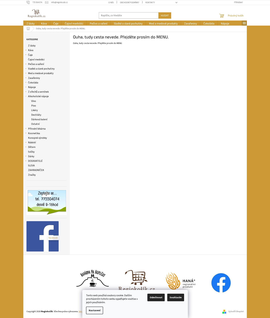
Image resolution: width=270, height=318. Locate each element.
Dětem (31, 147)
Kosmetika (34, 133)
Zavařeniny (34, 78)
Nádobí (32, 142)
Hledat (165, 15)
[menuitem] (30, 24)
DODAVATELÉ (35, 161)
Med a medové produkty (40, 73)
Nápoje (32, 87)
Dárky (31, 156)
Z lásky (31, 45)
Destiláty (36, 115)
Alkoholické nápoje (38, 96)
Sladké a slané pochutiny (41, 68)
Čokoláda (33, 82)
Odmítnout (156, 297)
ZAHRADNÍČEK (36, 170)
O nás (111, 2)
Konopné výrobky (37, 138)
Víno (33, 101)
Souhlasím (176, 297)
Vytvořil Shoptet (236, 311)
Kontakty (150, 2)
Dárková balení (39, 119)
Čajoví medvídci (36, 59)
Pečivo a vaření (36, 64)
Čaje (30, 55)
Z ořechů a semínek (38, 92)
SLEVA (31, 165)
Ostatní (35, 124)
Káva (30, 50)
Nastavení (94, 310)
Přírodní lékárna (37, 128)
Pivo (33, 105)
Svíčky (31, 152)
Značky (32, 175)
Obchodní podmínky (129, 2)
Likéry (34, 110)
